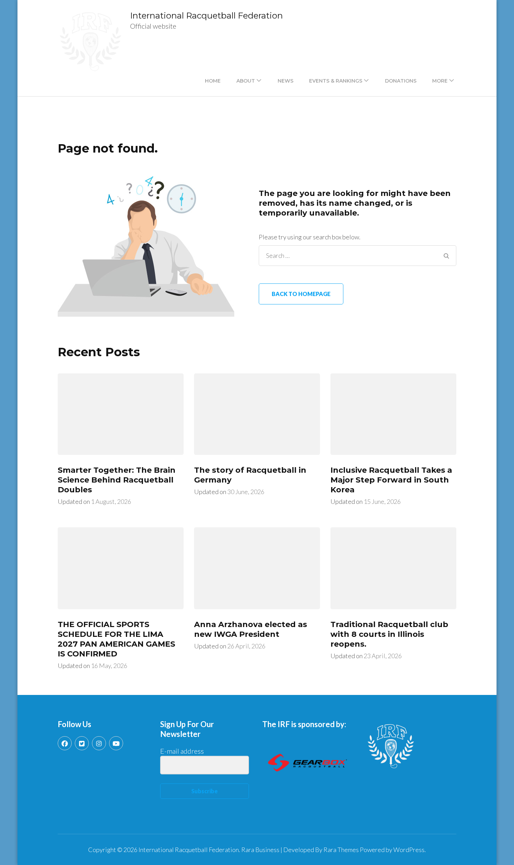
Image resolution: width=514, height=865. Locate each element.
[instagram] (99, 743)
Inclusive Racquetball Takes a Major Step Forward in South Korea (391, 479)
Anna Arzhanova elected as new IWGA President (250, 629)
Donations (400, 81)
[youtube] (116, 743)
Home (213, 81)
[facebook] (65, 743)
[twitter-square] (82, 743)
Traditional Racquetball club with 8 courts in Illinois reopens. (389, 634)
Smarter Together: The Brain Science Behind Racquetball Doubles (117, 479)
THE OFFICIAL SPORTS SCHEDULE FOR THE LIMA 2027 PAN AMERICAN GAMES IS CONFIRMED (116, 639)
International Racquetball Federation (206, 15)
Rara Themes (341, 849)
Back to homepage (301, 293)
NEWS (285, 81)
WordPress (408, 849)
